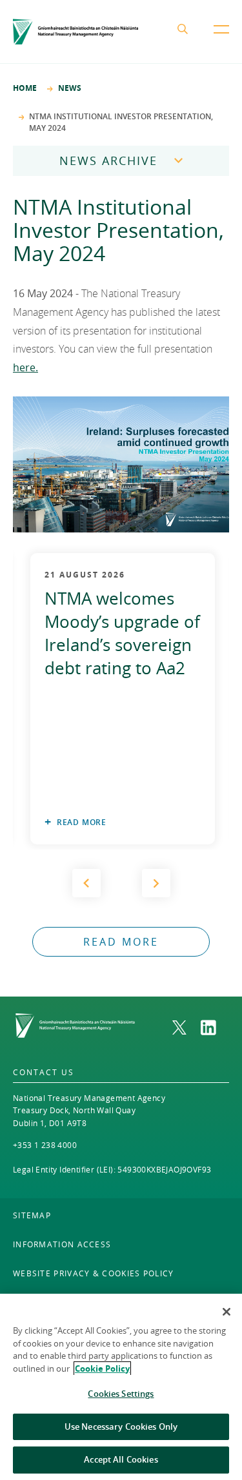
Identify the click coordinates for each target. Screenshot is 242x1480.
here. (25, 367)
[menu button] (221, 39)
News (69, 88)
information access (62, 1244)
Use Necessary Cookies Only (121, 1426)
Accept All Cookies (120, 1459)
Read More (81, 822)
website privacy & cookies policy (93, 1273)
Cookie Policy (102, 1368)
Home (25, 88)
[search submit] (185, 31)
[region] (121, 1387)
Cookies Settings (121, 1393)
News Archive (108, 160)
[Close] (226, 1312)
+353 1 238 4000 (45, 1145)
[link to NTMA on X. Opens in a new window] (186, 1027)
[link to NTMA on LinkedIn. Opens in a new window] (215, 1027)
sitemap (32, 1215)
